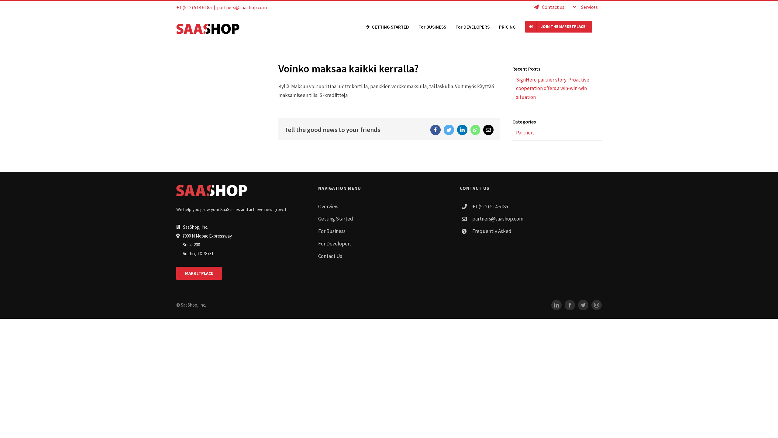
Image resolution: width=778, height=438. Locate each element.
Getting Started (335, 218)
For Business (332, 231)
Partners (525, 132)
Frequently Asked (491, 231)
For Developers (335, 243)
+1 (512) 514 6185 (490, 206)
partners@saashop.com (242, 7)
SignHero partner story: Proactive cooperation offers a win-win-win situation (552, 88)
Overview (328, 206)
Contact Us (330, 256)
